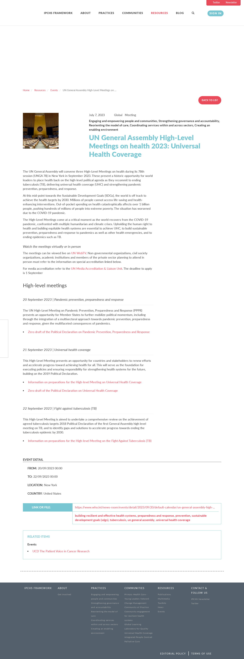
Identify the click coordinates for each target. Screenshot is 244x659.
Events (54, 90)
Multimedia (164, 598)
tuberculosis (118, 520)
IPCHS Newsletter (200, 599)
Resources (159, 12)
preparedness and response (156, 515)
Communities (132, 12)
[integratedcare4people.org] (29, 17)
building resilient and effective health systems (105, 515)
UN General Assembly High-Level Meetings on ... (89, 90)
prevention (182, 515)
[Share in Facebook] (4, 326)
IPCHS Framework (58, 12)
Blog (180, 12)
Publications (164, 594)
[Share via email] (4, 351)
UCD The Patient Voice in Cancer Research (61, 551)
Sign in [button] (215, 13)
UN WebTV (78, 253)
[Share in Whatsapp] (4, 343)
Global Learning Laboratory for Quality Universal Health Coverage (138, 628)
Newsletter (231, 2)
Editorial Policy (173, 653)
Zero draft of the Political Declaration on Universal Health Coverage (73, 390)
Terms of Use (201, 653)
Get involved (64, 594)
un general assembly (141, 520)
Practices (106, 12)
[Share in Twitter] (4, 334)
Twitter (216, 2)
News (160, 607)
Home (26, 90)
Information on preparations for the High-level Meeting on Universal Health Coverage (85, 382)
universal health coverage (173, 520)
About (86, 12)
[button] (197, 13)
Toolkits (162, 603)
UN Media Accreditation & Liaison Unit (96, 268)
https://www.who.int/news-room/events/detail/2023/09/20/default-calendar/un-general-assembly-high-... (145, 507)
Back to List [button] (210, 100)
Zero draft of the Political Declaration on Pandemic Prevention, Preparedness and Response (89, 332)
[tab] (62, 13)
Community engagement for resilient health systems (137, 615)
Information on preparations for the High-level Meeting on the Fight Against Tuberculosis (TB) (90, 441)
